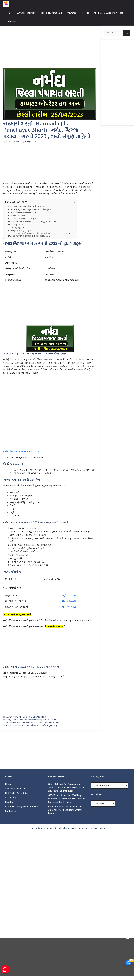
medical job (22, 719)
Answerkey (72, 12)
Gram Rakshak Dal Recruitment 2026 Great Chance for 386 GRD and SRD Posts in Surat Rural (66, 787)
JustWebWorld (99, 828)
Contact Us (11, 21)
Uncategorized (39, 717)
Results (85, 12)
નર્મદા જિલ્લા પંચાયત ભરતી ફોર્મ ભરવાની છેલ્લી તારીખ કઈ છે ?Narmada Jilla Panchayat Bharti (48, 233)
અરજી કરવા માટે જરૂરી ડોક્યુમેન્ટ (24, 218)
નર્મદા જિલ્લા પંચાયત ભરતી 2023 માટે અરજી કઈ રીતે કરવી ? (34, 221)
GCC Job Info (51, 828)
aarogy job (11, 719)
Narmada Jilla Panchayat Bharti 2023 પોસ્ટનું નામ (31, 209)
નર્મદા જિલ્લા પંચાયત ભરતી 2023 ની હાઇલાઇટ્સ (26, 206)
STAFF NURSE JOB (53, 719)
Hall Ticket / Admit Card (51, 12)
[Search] (126, 33)
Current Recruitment (26, 12)
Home (9, 12)
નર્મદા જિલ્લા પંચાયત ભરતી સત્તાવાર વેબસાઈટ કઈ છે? (31, 236)
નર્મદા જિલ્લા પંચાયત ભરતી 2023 (23, 212)
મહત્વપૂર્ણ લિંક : (20, 228)
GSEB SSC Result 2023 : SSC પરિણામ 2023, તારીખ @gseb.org (31, 725)
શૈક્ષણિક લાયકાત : (18, 215)
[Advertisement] (50, 45)
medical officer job (36, 719)
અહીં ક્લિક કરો (69, 595)
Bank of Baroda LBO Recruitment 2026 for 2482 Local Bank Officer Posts (65, 810)
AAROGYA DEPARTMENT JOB (19, 717)
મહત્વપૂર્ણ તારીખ (17, 224)
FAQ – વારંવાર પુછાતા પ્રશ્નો (21, 230)
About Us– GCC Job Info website (108, 12)
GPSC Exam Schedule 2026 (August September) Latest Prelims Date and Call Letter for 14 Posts (66, 798)
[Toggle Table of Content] (71, 202)
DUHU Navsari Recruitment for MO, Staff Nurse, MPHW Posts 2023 (35, 722)
